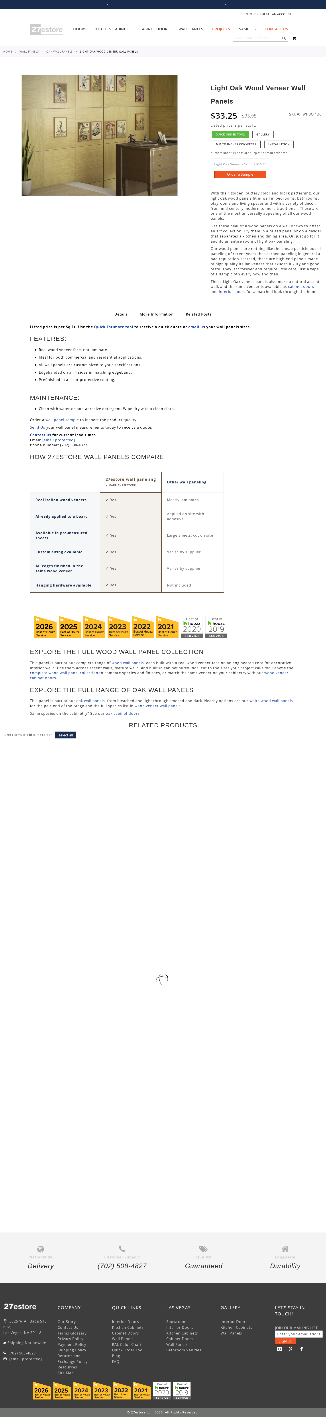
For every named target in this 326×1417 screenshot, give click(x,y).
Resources (67, 1367)
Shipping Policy (72, 1350)
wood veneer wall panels (158, 705)
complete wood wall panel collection (64, 672)
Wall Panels (29, 51)
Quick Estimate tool (113, 326)
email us (196, 326)
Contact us (40, 434)
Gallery (263, 134)
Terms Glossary (72, 1333)
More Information (157, 314)
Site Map (66, 1372)
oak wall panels (90, 700)
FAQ (115, 1361)
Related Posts (199, 314)
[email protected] (58, 440)
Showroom (176, 1321)
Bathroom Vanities (183, 1350)
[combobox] (260, 38)
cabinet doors (301, 286)
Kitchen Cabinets (128, 1327)
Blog (116, 1355)
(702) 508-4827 (22, 1353)
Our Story (67, 1321)
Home (7, 51)
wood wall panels (128, 662)
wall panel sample (62, 419)
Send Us (37, 427)
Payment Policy (72, 1344)
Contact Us (68, 1327)
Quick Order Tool (230, 134)
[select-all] (66, 735)
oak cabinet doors (123, 713)
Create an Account (276, 14)
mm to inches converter (236, 144)
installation (279, 144)
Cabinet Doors (125, 1333)
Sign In (246, 14)
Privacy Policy (70, 1338)
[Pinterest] (290, 1349)
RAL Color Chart (127, 1344)
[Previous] (107, 4)
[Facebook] (301, 1349)
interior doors (232, 291)
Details (121, 314)
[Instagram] (279, 1349)
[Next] (224, 4)
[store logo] (46, 29)
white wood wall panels (271, 700)
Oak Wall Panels (59, 51)
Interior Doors (125, 1321)
